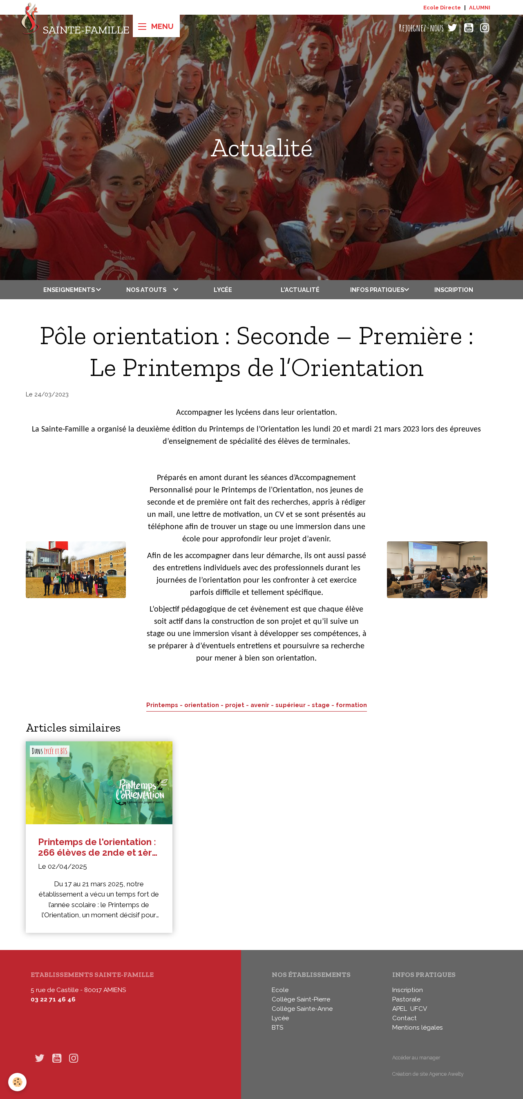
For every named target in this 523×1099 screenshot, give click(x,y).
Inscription (453, 289)
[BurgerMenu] (156, 26)
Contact (404, 1018)
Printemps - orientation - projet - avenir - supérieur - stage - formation (256, 704)
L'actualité (300, 289)
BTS (277, 1027)
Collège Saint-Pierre (301, 999)
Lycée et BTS (55, 751)
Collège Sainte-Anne (302, 1008)
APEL (399, 1008)
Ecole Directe (442, 7)
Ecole (280, 990)
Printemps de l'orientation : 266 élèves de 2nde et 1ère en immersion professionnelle (98, 847)
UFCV (418, 1008)
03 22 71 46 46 (53, 999)
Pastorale (406, 999)
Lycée (223, 289)
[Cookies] (17, 1082)
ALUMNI (479, 7)
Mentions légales (417, 1027)
